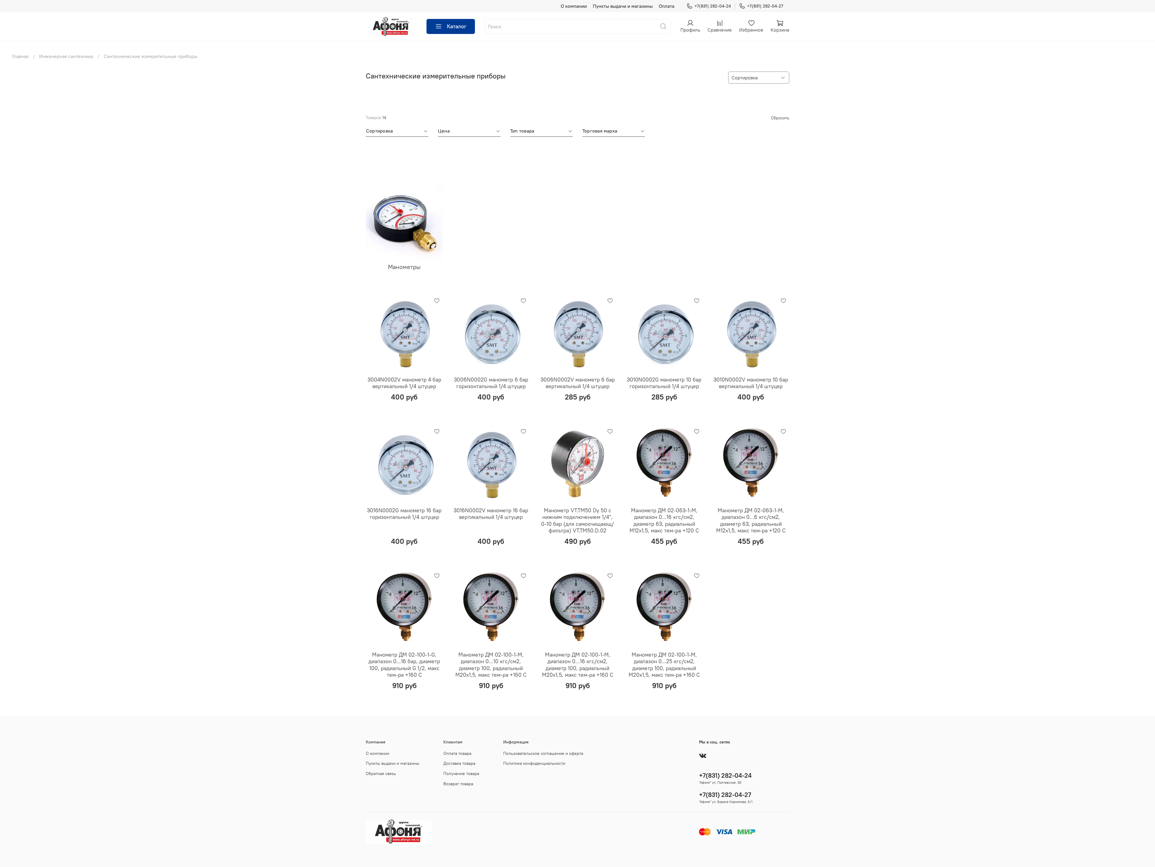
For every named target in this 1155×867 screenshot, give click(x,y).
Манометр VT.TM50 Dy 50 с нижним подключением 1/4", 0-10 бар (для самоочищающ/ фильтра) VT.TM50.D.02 (577, 520)
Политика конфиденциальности (534, 763)
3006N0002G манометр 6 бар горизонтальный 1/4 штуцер (491, 383)
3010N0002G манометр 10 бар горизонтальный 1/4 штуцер (664, 383)
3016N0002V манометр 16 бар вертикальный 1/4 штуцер (491, 514)
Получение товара (461, 773)
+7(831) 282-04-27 (765, 6)
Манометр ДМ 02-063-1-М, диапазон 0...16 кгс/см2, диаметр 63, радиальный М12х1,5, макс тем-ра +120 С (664, 520)
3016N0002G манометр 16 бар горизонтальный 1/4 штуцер (404, 514)
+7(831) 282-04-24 (713, 6)
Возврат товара (458, 783)
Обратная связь (381, 773)
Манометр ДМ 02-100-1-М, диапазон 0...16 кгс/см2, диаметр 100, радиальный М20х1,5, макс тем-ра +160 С (577, 665)
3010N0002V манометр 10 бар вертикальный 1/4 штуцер (750, 383)
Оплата (666, 6)
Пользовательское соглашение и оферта (543, 753)
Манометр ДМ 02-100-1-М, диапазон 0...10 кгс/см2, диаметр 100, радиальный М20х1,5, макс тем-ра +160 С (491, 665)
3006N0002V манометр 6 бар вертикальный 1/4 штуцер (578, 383)
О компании (574, 6)
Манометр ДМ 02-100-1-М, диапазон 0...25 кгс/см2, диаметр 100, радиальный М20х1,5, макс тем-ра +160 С (664, 665)
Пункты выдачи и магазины (623, 6)
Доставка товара (459, 763)
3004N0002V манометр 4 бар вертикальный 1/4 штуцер (404, 383)
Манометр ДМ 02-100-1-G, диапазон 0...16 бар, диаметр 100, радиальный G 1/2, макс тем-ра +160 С (404, 665)
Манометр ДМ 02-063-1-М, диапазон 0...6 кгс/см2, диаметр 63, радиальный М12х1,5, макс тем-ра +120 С (751, 520)
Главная (20, 56)
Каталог (457, 26)
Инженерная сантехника (66, 56)
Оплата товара (457, 753)
